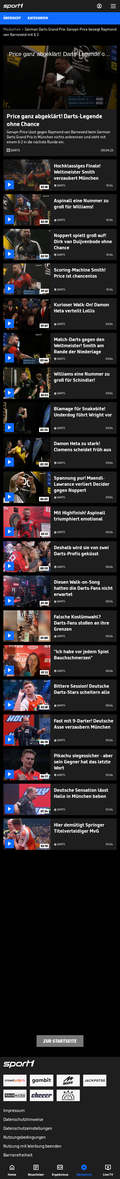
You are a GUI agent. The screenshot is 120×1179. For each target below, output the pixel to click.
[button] (60, 77)
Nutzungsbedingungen (24, 1137)
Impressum (14, 1110)
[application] (60, 77)
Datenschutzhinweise (23, 1119)
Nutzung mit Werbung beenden (32, 1146)
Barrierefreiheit (17, 1155)
